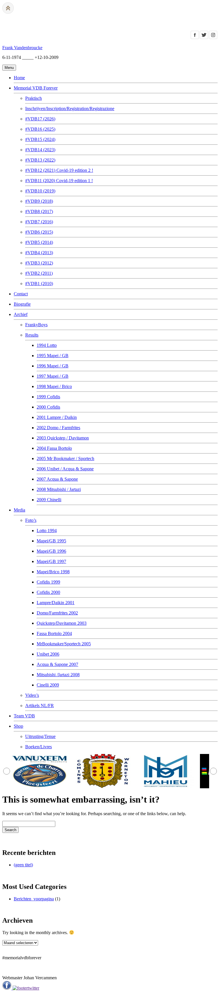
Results (31, 335)
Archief (21, 314)
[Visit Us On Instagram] (213, 37)
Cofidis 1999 (48, 582)
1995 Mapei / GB (52, 355)
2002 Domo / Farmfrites (58, 427)
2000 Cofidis (48, 407)
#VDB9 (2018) (39, 201)
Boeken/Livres (38, 746)
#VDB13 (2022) (40, 160)
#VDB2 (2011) (39, 273)
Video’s (32, 695)
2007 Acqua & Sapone (57, 479)
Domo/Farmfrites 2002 (57, 612)
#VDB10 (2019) (40, 190)
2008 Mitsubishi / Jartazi (59, 489)
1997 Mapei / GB (52, 376)
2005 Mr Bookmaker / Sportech (65, 458)
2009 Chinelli (49, 499)
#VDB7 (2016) (39, 221)
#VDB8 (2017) (39, 211)
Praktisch (33, 98)
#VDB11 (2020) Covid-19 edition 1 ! (59, 180)
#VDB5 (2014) (39, 242)
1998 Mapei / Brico (54, 386)
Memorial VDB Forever (36, 87)
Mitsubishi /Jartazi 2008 (58, 674)
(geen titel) (23, 864)
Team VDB (24, 715)
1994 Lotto (47, 345)
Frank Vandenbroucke (22, 47)
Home (19, 77)
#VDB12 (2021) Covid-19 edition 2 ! (59, 170)
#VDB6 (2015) (39, 232)
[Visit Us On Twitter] (204, 37)
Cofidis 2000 (48, 592)
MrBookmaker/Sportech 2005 (64, 643)
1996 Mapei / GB (52, 365)
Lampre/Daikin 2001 (55, 602)
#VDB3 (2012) (39, 262)
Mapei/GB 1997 (51, 561)
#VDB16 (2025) (40, 129)
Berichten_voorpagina (34, 898)
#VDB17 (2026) (40, 118)
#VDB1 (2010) (39, 283)
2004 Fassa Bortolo (54, 448)
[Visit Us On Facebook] (194, 37)
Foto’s (30, 520)
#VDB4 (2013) (39, 252)
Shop (18, 726)
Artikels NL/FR (39, 705)
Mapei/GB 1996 (51, 551)
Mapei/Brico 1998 (53, 571)
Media (19, 510)
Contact (21, 293)
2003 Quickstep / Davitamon (63, 437)
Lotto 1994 (47, 530)
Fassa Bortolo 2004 (54, 633)
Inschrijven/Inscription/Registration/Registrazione (69, 108)
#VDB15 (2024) (40, 139)
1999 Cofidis (48, 396)
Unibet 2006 (48, 654)
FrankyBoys (36, 324)
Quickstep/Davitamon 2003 (62, 623)
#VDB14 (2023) (40, 149)
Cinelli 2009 (48, 684)
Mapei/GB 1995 (51, 540)
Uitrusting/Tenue (40, 736)
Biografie (22, 304)
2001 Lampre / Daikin (57, 417)
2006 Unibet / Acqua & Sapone (65, 468)
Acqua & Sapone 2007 (57, 664)
